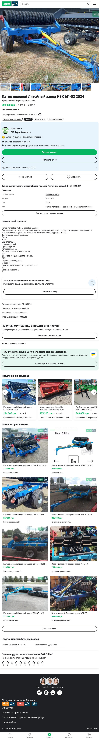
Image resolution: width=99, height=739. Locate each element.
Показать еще (49, 629)
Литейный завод (52, 194)
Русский (91, 729)
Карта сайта (9, 722)
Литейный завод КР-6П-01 (14, 645)
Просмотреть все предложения (49, 363)
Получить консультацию (49, 335)
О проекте (7, 707)
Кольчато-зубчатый (83, 207)
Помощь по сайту (49, 687)
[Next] (94, 392)
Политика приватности (15, 712)
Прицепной (67, 207)
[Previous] (5, 392)
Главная (10, 737)
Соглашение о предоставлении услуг (23, 717)
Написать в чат (50, 160)
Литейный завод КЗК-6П (46, 645)
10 (42, 665)
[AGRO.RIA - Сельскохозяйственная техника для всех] (11, 3)
